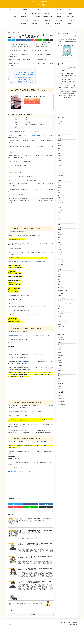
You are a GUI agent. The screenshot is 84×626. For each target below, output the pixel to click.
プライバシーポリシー (61, 622)
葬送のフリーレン (62, 378)
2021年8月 (60, 269)
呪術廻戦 (60, 352)
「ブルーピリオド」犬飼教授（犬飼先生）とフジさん (20, 81)
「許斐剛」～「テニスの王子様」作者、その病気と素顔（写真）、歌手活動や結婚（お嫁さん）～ (67, 87)
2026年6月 (60, 126)
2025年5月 (60, 158)
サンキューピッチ (62, 316)
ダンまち (60, 324)
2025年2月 (60, 165)
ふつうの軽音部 (61, 298)
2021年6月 (60, 274)
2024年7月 (60, 183)
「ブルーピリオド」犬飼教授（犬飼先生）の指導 (19, 77)
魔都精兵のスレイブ (62, 383)
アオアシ (60, 300)
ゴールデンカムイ (62, 313)
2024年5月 (60, 187)
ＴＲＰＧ (60, 388)
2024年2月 (60, 195)
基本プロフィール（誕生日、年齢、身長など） (23, 74)
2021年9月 (60, 267)
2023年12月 (60, 200)
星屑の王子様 (61, 373)
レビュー (60, 342)
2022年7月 (60, 242)
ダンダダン (60, 329)
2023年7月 (60, 212)
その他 (59, 295)
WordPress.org (61, 404)
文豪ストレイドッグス (63, 370)
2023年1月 (60, 227)
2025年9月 (60, 148)
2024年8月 (60, 180)
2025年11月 (60, 143)
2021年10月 (60, 264)
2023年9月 (60, 207)
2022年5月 (60, 247)
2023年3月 (60, 222)
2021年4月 (60, 279)
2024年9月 (60, 178)
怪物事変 (60, 363)
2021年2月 (60, 284)
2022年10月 (60, 234)
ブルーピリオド (11, 498)
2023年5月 (60, 217)
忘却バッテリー (61, 360)
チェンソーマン (61, 332)
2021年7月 (60, 271)
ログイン (60, 395)
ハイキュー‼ (61, 334)
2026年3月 (60, 133)
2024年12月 (60, 170)
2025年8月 (60, 150)
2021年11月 (60, 262)
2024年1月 (60, 197)
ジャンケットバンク (62, 319)
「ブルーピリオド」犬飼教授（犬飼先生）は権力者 (20, 79)
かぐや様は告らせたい (63, 293)
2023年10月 (60, 205)
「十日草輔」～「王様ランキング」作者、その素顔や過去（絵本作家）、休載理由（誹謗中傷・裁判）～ (67, 75)
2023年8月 (60, 210)
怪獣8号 (60, 365)
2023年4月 (60, 220)
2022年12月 (60, 229)
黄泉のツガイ (61, 386)
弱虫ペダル (60, 357)
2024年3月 (60, 192)
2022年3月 (60, 252)
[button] (76, 58)
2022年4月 (60, 249)
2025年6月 (60, 155)
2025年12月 (60, 140)
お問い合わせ (74, 622)
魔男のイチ (60, 381)
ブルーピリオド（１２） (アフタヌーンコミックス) (35, 96)
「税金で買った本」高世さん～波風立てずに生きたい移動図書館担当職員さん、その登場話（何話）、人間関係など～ (67, 93)
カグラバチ (60, 306)
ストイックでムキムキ (17, 76)
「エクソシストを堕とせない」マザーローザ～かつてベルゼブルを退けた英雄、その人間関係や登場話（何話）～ (67, 81)
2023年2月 (60, 225)
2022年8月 (60, 239)
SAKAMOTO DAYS (62, 290)
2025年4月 (60, 160)
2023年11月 (60, 202)
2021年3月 (60, 281)
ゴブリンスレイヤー (62, 311)
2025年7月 (60, 153)
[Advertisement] (31, 213)
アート (16, 498)
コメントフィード (62, 401)
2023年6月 (60, 215)
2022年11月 (60, 232)
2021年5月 (60, 276)
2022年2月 (60, 254)
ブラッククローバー (62, 337)
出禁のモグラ (61, 350)
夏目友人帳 (60, 355)
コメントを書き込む (31, 614)
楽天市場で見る (32, 102)
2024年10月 (60, 175)
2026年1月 (60, 138)
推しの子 (60, 368)
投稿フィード (61, 398)
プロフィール (68, 622)
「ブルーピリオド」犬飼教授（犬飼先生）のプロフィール (21, 72)
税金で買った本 (61, 376)
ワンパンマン (61, 344)
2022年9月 (60, 237)
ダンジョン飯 (61, 326)
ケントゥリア (61, 308)
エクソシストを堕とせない (64, 303)
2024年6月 (60, 185)
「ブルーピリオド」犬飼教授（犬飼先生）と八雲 (19, 83)
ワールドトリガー (62, 347)
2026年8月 (60, 121)
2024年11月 (60, 173)
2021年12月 (60, 259)
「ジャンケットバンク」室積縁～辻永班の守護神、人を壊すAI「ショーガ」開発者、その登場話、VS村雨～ (67, 68)
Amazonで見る (32, 99)
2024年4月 (60, 190)
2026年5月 (60, 128)
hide (23, 69)
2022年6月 (60, 244)
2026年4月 (60, 131)
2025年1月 (60, 168)
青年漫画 (20, 498)
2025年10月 (60, 145)
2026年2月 (60, 136)
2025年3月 (60, 163)
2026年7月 (60, 123)
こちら (69, 55)
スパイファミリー (62, 321)
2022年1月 (60, 257)
